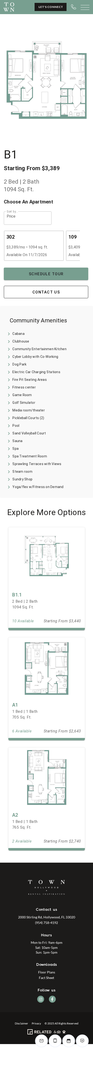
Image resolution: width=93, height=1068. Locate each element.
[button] (28, 218)
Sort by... (12, 211)
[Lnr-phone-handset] (74, 7)
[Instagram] (40, 999)
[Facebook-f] (52, 999)
